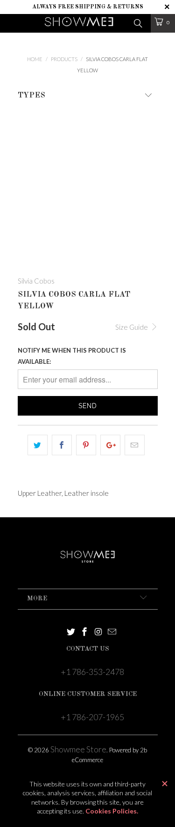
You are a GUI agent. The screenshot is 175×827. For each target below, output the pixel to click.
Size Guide (132, 327)
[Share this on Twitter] (38, 445)
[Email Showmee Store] (112, 632)
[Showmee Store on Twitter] (71, 632)
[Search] (137, 22)
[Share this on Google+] (110, 445)
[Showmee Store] (79, 23)
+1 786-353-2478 (92, 672)
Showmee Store (78, 749)
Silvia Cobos (36, 281)
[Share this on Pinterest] (86, 445)
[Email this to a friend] (135, 445)
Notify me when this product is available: (72, 356)
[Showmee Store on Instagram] (98, 632)
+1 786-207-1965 (92, 717)
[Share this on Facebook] (62, 445)
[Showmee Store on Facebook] (85, 632)
